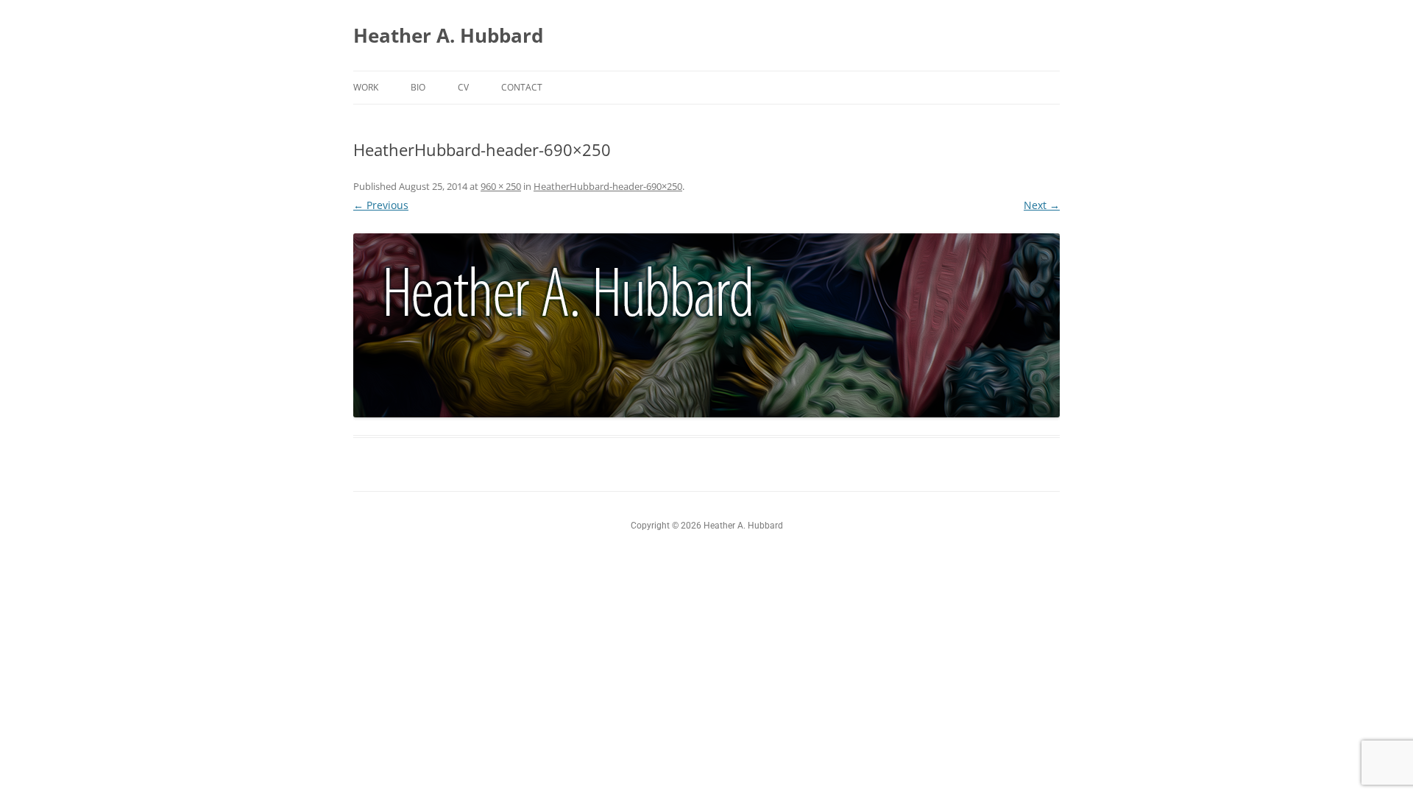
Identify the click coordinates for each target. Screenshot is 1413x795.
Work (365, 87)
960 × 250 (501, 186)
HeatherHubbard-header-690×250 (608, 186)
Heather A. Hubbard (448, 35)
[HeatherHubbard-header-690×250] (706, 325)
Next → (1042, 205)
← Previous (380, 205)
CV (463, 87)
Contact (521, 87)
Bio (418, 87)
